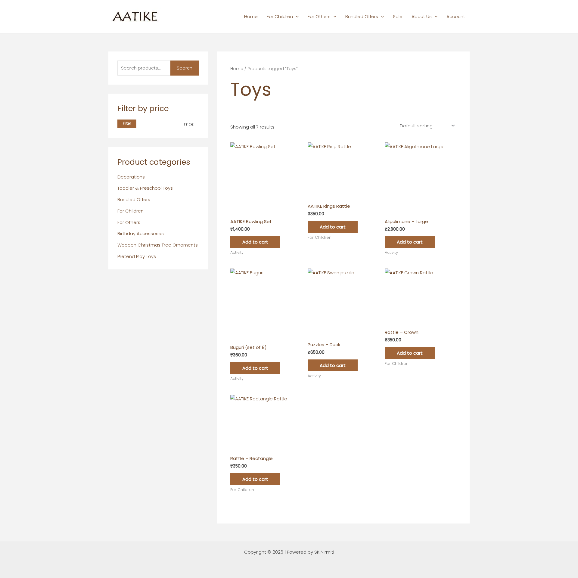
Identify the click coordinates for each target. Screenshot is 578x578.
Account (455, 16)
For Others (319, 16)
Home (251, 16)
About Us (422, 16)
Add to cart (255, 242)
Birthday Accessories (140, 233)
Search (184, 68)
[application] (296, 16)
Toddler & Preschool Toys (145, 188)
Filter (127, 123)
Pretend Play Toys (136, 256)
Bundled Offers (361, 16)
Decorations (131, 177)
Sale (397, 16)
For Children (280, 16)
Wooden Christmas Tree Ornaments (157, 245)
